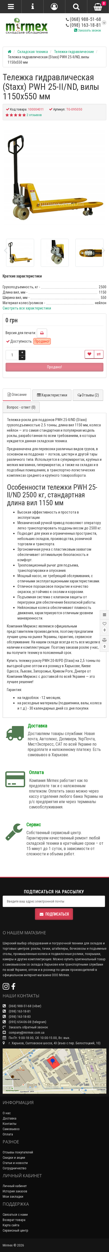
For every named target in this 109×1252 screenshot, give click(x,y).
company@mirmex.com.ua (26, 1032)
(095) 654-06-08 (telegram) (27, 1022)
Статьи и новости (15, 1163)
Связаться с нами (15, 1214)
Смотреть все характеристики (27, 308)
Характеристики (54, 395)
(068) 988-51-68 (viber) (24, 1006)
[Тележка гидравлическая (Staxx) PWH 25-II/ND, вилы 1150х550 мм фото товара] (54, 177)
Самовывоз (11, 1129)
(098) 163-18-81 (85, 25)
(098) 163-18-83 (19, 1016)
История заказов (15, 1191)
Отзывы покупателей (18, 1152)
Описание (19, 394)
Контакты (9, 1123)
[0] (97, 7)
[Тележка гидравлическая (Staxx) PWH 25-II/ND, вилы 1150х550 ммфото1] (55, 253)
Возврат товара (14, 1220)
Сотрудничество (14, 1168)
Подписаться (57, 914)
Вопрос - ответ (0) (21, 407)
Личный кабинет (15, 1186)
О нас (7, 1113)
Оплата (8, 1134)
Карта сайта (11, 1225)
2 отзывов (34, 115)
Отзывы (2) (90, 395)
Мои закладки (13, 1196)
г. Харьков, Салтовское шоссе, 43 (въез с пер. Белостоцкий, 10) (54, 1043)
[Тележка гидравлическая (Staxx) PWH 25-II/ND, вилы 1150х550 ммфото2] (89, 253)
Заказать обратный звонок (28, 1027)
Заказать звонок (89, 30)
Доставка (9, 1118)
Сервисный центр (15, 1230)
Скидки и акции (14, 1157)
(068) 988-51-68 (85, 19)
